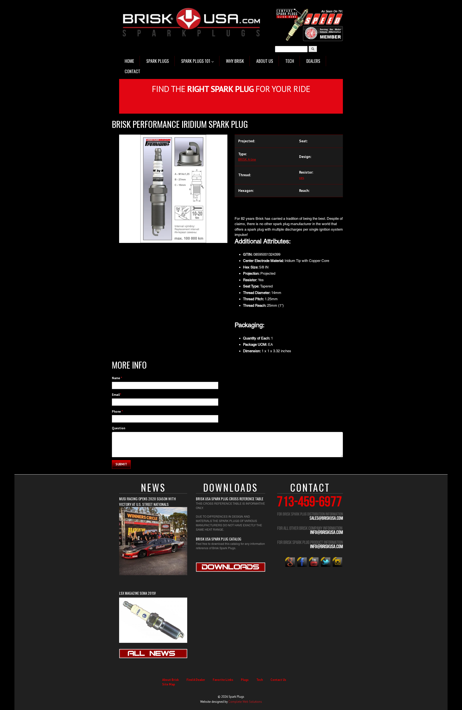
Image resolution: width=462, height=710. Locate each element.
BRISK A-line (247, 159)
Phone (117, 412)
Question (118, 428)
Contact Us (278, 680)
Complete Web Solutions (245, 702)
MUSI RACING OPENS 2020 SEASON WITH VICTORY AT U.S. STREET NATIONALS (147, 501)
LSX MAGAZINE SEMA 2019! (137, 593)
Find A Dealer (195, 680)
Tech (259, 680)
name (117, 378)
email (116, 395)
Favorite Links (223, 680)
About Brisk (170, 680)
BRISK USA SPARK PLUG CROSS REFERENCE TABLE (229, 498)
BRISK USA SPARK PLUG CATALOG (218, 538)
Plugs (245, 680)
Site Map (168, 684)
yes (301, 178)
